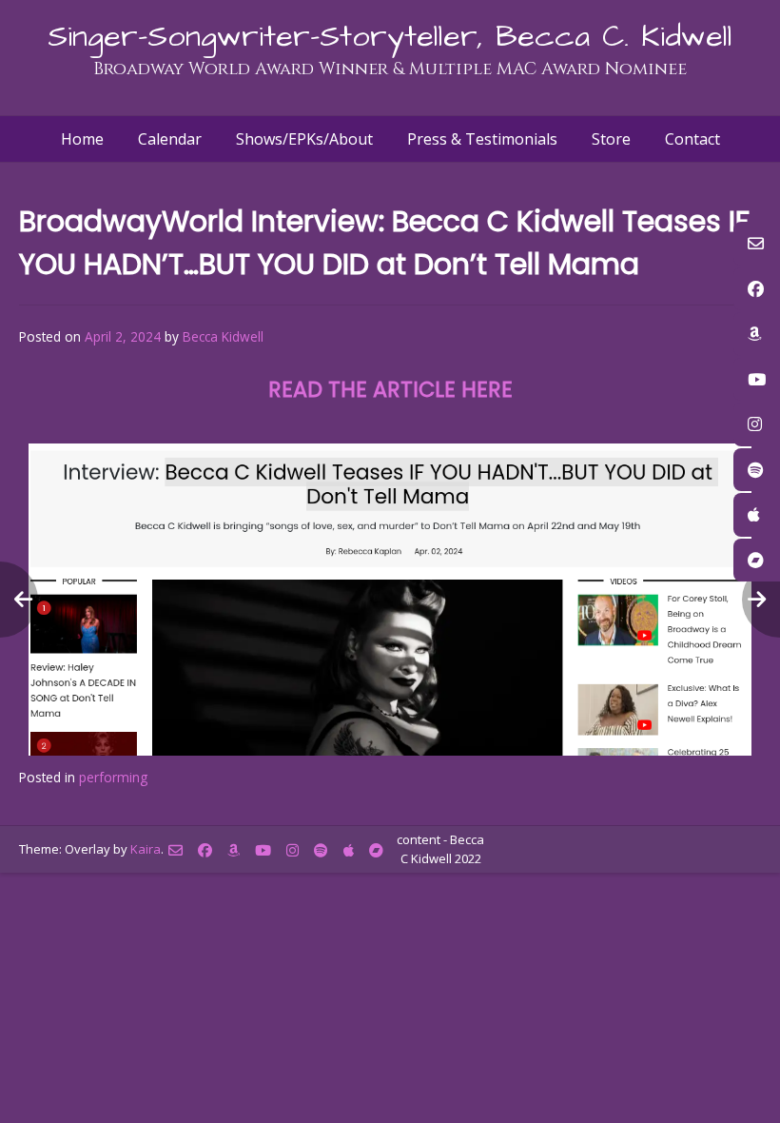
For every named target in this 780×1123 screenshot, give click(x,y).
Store (611, 138)
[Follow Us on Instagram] (292, 850)
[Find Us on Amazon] (233, 850)
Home (82, 138)
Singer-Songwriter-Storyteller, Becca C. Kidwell (390, 36)
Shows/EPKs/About (304, 138)
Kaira (145, 848)
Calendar (170, 138)
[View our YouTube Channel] (263, 850)
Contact (692, 138)
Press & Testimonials (482, 138)
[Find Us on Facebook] (205, 850)
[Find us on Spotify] (321, 850)
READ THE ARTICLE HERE (390, 389)
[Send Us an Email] (175, 850)
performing (113, 777)
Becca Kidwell (223, 336)
